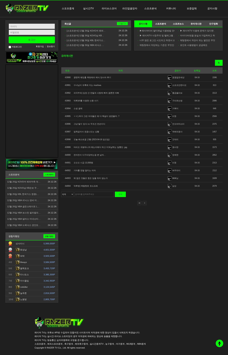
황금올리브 (177, 93)
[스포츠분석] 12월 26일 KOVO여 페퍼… (86, 31)
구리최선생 (177, 101)
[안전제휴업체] (31, 164)
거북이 (175, 108)
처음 (139, 203)
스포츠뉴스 (178, 23)
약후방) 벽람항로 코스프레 (86, 186)
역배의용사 (177, 132)
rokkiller (24, 287)
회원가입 (40, 46)
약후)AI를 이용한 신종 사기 (86, 101)
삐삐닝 (175, 178)
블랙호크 (24, 268)
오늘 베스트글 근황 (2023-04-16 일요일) (92, 139)
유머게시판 (196, 23)
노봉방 (23, 299)
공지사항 (143, 23)
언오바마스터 (178, 124)
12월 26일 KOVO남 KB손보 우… (23, 188)
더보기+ (122, 23)
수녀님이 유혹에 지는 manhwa (87, 85)
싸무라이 (176, 170)
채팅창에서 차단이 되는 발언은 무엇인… (197, 40)
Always (23, 262)
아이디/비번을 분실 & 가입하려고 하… (197, 35)
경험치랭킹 (49, 236)
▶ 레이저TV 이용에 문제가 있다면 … (197, 31)
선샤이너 (20, 243)
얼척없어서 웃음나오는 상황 (86, 132)
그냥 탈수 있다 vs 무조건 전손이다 (89, 124)
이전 (144, 203)
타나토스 (24, 274)
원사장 (175, 147)
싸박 (22, 256)
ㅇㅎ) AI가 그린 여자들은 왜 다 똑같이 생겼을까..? (96, 116)
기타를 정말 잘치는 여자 (85, 170)
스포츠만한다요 (179, 85)
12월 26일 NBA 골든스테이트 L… (23, 206)
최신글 (68, 23)
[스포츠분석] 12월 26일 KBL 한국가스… (86, 40)
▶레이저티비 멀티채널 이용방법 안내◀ (157, 31)
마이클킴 (24, 281)
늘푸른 (23, 293)
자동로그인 (17, 47)
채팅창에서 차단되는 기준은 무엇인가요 (157, 45)
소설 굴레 (78, 108)
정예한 (175, 155)
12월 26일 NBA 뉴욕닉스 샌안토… (23, 225)
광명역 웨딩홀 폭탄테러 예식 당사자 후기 (92, 77)
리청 (174, 116)
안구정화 (213, 23)
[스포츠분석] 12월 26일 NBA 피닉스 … (85, 45)
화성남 (23, 249)
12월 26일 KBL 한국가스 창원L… (23, 194)
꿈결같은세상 (178, 77)
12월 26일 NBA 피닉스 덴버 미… (23, 200)
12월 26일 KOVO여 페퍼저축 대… (23, 182)
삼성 (174, 186)
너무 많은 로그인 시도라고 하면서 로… (157, 40)
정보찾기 (51, 46)
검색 (120, 194)
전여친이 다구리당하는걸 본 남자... (90, 155)
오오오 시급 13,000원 (83, 163)
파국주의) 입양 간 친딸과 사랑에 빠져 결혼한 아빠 (96, 93)
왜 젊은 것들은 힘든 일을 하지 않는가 (91, 178)
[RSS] (219, 63)
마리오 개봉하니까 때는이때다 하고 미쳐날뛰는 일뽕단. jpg (100, 147)
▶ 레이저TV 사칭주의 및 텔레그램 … (157, 35)
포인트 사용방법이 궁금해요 (193, 45)
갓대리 (175, 139)
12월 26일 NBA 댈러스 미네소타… (23, 219)
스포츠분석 (160, 23)
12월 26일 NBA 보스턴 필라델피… (23, 213)
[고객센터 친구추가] (31, 57)
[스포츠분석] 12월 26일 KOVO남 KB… (85, 35)
